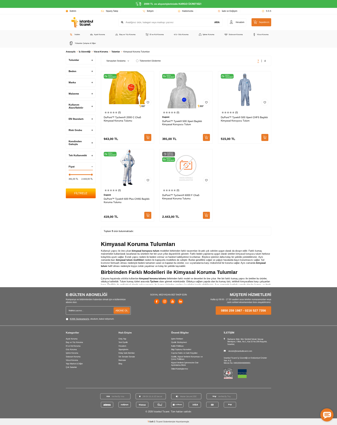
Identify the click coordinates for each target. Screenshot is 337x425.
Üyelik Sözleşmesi (179, 342)
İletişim (150, 11)
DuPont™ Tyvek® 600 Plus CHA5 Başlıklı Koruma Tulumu (127, 200)
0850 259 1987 (231, 310)
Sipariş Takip (112, 11)
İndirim (73, 11)
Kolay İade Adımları (126, 353)
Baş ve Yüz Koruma (127, 34)
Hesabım (122, 346)
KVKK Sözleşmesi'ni (79, 319)
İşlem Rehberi (177, 339)
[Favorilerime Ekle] (147, 102)
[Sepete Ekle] (147, 137)
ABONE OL (121, 310)
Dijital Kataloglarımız (179, 369)
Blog (120, 364)
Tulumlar (115, 51)
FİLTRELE (80, 193)
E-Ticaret (158, 421)
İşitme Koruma (208, 34)
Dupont (165, 117)
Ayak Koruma (99, 34)
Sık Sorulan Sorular (126, 357)
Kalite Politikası (177, 346)
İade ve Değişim (229, 11)
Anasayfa (70, 51)
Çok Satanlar (71, 367)
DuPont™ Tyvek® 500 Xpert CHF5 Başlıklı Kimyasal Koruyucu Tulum (244, 119)
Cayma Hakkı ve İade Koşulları (184, 353)
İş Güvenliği (84, 51)
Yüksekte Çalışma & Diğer (85, 43)
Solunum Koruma (236, 34)
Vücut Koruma (263, 34)
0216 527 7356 (255, 310)
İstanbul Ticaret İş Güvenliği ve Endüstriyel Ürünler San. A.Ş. (245, 359)
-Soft (151, 421)
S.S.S (268, 11)
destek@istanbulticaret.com (240, 351)
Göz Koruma (183, 34)
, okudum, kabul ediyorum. (92, 319)
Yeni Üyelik (123, 342)
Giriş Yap (122, 339)
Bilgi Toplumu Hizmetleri (181, 349)
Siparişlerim (123, 349)
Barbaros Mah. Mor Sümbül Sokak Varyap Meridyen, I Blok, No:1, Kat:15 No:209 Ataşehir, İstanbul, (247, 341)
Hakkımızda (187, 11)
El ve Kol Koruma (157, 34)
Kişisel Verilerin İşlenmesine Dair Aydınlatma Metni (185, 364)
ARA (217, 22)
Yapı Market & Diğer (74, 364)
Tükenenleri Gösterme (150, 61)
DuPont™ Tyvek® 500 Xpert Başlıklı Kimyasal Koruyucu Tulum (182, 123)
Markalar (122, 360)
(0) (119, 112)
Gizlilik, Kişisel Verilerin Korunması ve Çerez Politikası (187, 358)
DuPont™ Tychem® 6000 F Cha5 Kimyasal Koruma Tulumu (180, 197)
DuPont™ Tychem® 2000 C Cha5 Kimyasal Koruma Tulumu (122, 119)
